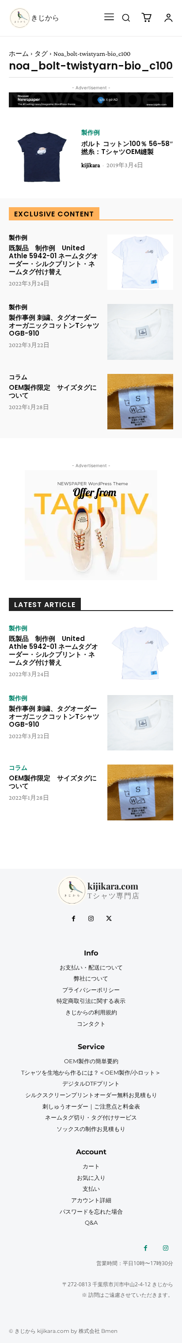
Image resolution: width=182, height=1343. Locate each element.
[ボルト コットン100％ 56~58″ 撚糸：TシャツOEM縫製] (42, 157)
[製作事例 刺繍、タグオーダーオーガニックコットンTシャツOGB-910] (140, 331)
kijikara (90, 164)
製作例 (90, 132)
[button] (126, 17)
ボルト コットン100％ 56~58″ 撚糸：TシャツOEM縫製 (127, 147)
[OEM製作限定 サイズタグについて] (140, 401)
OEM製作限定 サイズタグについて (53, 391)
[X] (108, 919)
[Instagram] (91, 919)
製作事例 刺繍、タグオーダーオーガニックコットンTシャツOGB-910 (54, 325)
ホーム (19, 53)
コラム (18, 377)
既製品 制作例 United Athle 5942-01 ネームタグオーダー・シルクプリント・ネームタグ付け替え (53, 259)
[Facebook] (73, 919)
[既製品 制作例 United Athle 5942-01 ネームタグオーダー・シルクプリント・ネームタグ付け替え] (140, 262)
